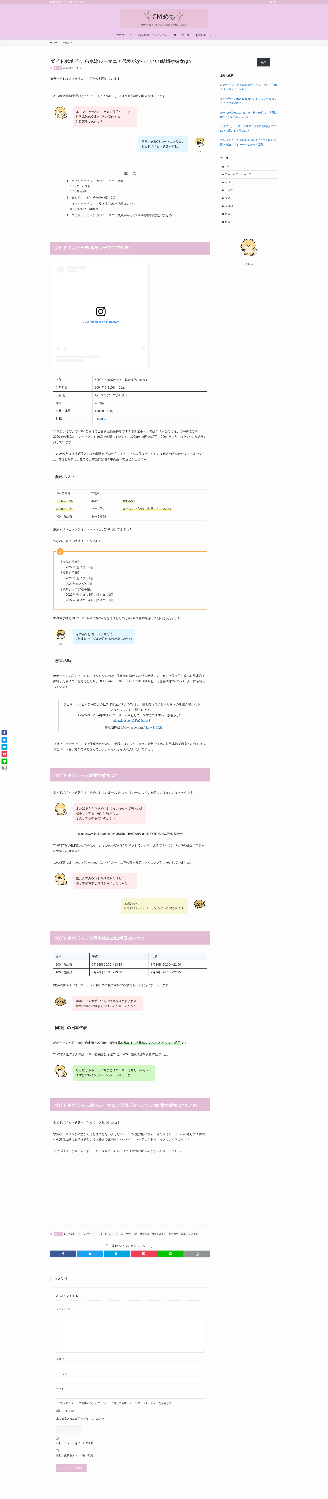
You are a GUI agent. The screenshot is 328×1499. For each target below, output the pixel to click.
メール (62, 1373)
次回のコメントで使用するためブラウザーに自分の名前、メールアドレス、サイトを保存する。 (117, 1403)
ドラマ (229, 190)
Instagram (101, 418)
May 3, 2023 (154, 727)
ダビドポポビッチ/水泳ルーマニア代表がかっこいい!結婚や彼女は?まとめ (121, 215)
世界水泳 (144, 1234)
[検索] (275, 2)
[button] (63, 1254)
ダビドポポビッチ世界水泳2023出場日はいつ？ (103, 203)
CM (227, 166)
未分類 (57, 68)
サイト (60, 1388)
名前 (60, 1359)
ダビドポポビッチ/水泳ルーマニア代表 (97, 181)
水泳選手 (173, 1234)
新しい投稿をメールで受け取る (74, 1455)
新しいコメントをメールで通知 (74, 1443)
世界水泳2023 (159, 1234)
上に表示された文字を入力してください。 (81, 1418)
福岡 (183, 1234)
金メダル (193, 1234)
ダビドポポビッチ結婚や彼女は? (93, 197)
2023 (71, 1234)
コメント (63, 1308)
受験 (227, 197)
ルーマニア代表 (129, 1234)
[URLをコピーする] (197, 1254)
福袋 (227, 213)
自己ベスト (83, 186)
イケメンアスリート (87, 1234)
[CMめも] (164, 18)
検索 (263, 62)
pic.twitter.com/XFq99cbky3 (131, 720)
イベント (230, 182)
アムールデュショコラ (238, 174)
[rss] (270, 2)
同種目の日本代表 (87, 209)
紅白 (227, 221)
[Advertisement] (130, 1186)
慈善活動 (82, 191)
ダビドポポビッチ (109, 1234)
